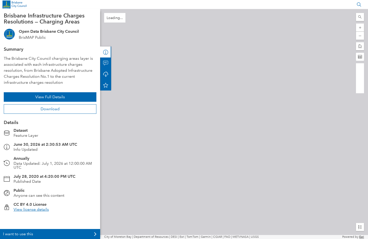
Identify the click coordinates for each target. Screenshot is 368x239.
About (105, 52)
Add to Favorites (105, 85)
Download (50, 108)
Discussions (105, 63)
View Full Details (50, 96)
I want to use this (18, 234)
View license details (31, 209)
